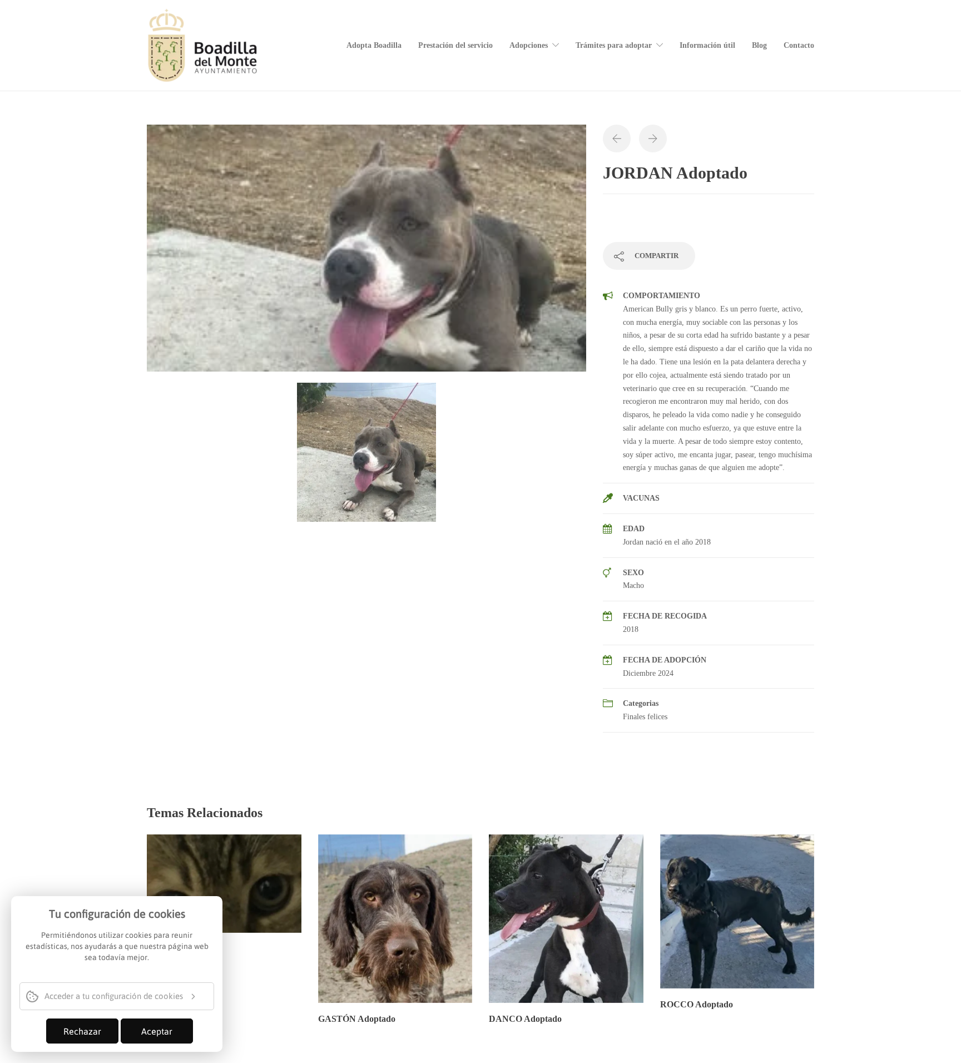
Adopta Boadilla (374, 45)
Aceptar (156, 1031)
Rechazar (82, 1031)
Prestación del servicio (455, 45)
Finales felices (645, 717)
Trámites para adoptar (614, 45)
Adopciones (528, 45)
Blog (759, 45)
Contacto (799, 45)
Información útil (707, 45)
